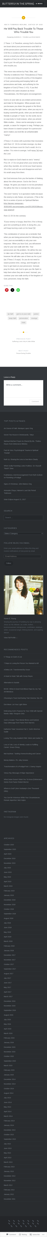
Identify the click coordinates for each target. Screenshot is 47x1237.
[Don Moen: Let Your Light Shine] (9, 1223)
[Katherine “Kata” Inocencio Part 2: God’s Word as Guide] (23, 1223)
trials (23, 322)
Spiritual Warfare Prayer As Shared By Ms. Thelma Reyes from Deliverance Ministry (22, 442)
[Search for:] (23, 518)
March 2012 (8, 1185)
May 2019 (7, 877)
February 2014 (9, 1121)
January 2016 (9, 1042)
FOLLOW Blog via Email (17, 543)
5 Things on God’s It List (13, 657)
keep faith (12, 318)
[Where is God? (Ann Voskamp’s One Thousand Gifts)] (31, 1226)
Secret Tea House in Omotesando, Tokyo (19, 435)
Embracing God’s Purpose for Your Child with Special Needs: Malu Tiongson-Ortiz (23, 712)
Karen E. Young (21, 37)
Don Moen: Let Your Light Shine (15, 704)
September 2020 (10, 849)
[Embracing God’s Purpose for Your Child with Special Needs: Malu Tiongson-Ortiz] (14, 1223)
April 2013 (7, 1158)
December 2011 (9, 1199)
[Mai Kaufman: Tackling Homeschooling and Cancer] (38, 1223)
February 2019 (9, 891)
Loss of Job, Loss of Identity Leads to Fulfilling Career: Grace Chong (21, 746)
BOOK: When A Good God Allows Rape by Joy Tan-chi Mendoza (23, 690)
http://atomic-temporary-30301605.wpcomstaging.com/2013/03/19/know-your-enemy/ (23, 206)
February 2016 (9, 1038)
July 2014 (7, 1098)
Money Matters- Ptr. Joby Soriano (16, 760)
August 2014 (8, 1093)
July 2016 (7, 1019)
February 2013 (9, 1167)
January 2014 (9, 1125)
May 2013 (7, 1153)
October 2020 (9, 845)
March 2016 (8, 1033)
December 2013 (9, 1130)
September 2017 (10, 969)
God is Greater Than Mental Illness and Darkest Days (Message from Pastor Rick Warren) (21, 721)
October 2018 (9, 909)
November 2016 (9, 1006)
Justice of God (35, 24)
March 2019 (8, 886)
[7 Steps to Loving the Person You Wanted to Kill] (14, 1221)
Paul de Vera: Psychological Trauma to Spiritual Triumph (21, 451)
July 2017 (7, 978)
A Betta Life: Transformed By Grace (17, 670)
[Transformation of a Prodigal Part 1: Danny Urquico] (16, 1226)
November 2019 (9, 863)
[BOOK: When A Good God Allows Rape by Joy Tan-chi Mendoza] (33, 1221)
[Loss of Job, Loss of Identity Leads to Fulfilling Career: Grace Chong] (33, 1223)
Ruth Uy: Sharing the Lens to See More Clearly (21, 459)
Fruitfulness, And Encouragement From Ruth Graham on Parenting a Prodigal (23, 476)
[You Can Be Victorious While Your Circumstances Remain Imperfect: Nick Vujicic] (35, 1226)
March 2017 (8, 996)
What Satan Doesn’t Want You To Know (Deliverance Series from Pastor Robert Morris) (23, 781)
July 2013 (7, 1144)
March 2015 (8, 1065)
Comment (35, 401)
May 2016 (7, 1024)
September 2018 (10, 914)
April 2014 (7, 1111)
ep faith (10, 314)
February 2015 (9, 1070)
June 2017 (8, 983)
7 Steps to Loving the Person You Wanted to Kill (21, 663)
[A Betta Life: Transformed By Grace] (19, 1221)
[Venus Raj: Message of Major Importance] (21, 1226)
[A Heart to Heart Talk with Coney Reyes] (23, 1221)
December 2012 (9, 1176)
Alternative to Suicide (11, 682)
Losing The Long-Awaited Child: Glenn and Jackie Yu (23, 738)
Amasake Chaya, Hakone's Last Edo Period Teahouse (20, 492)
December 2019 (9, 858)
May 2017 (7, 987)
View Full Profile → (11, 638)
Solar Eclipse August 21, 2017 (15, 499)
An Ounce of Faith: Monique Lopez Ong (18, 428)
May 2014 (7, 1107)
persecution (23, 318)
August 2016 (8, 1015)
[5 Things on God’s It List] (9, 1221)
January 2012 (9, 1194)
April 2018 (7, 937)
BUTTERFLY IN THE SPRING (18, 3)
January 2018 (9, 950)
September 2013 (10, 1139)
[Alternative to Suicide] (28, 1221)
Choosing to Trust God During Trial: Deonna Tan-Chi (23, 698)
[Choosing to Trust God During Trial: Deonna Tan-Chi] (38, 1221)
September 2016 (10, 1010)
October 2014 (9, 1088)
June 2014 (8, 1102)
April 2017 (7, 992)
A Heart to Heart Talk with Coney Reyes (18, 676)
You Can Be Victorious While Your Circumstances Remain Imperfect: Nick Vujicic (22, 799)
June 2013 (8, 1148)
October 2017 (9, 964)
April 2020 (7, 854)
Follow (8, 563)
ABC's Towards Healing (15, 24)
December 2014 (9, 1079)
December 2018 (9, 900)
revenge (34, 318)
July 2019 (7, 868)
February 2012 (9, 1190)
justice (36, 314)
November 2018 (9, 904)
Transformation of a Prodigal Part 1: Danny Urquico (22, 766)
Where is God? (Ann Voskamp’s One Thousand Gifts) (21, 790)
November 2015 (9, 1052)
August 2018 (8, 918)
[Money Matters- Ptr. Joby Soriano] (11, 1226)
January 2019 (9, 895)
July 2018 (7, 923)
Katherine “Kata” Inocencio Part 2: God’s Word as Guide (22, 730)
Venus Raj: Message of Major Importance (19, 773)
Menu (40, 3)
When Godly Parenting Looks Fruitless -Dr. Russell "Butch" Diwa (22, 467)
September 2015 (10, 1061)
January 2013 (9, 1171)
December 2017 (9, 955)
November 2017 (9, 960)
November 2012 (9, 1180)
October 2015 (9, 1056)
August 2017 (8, 973)
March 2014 (8, 1116)
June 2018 (8, 927)
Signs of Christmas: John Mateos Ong (18, 484)
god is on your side (23, 314)
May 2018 (7, 932)
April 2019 (7, 881)
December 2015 (9, 1047)
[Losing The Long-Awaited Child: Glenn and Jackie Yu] (28, 1223)
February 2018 (9, 946)
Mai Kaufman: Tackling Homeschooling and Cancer (22, 754)
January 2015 (9, 1075)
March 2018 (8, 941)
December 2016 (9, 1001)
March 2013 (8, 1162)
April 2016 (7, 1029)
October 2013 (9, 1134)
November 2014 (9, 1084)
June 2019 (8, 872)
